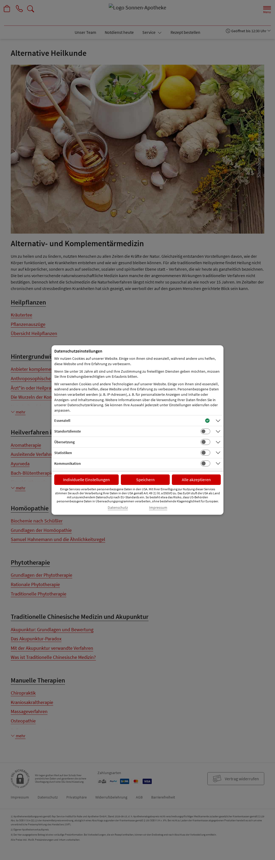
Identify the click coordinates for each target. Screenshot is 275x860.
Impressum (158, 507)
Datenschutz (118, 507)
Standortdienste (67, 431)
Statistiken (63, 452)
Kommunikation (67, 463)
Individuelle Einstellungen (86, 479)
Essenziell (62, 420)
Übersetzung (64, 442)
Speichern (145, 479)
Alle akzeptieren (196, 479)
